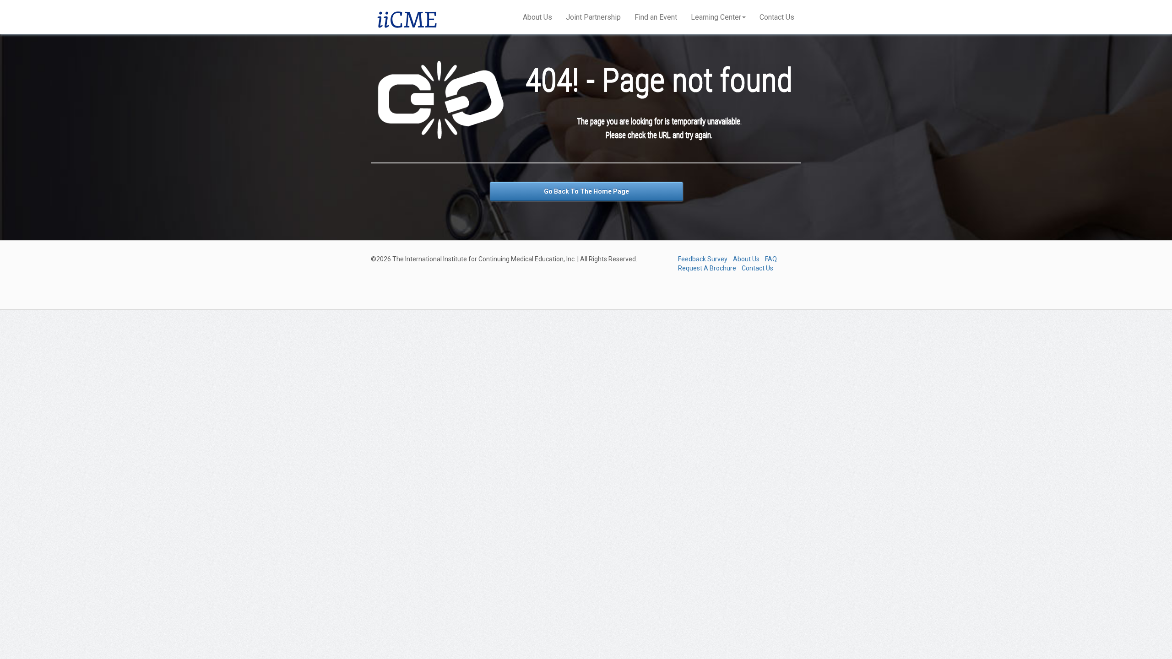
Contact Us (777, 17)
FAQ (771, 259)
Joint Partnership (593, 17)
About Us (537, 17)
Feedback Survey (702, 259)
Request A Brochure (707, 268)
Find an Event (656, 17)
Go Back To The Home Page (586, 191)
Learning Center (716, 17)
